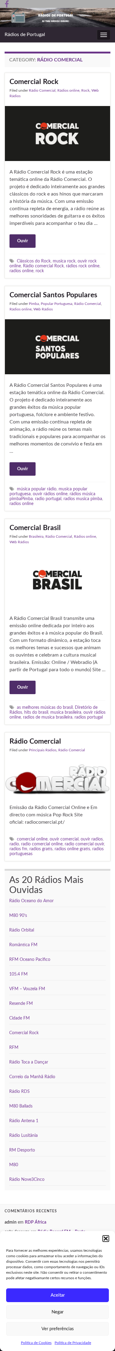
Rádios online (68, 90)
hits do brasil (36, 712)
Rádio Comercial (42, 90)
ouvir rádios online (50, 494)
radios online (21, 271)
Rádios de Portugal (25, 34)
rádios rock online (82, 266)
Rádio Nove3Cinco (26, 1179)
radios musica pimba (82, 498)
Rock (85, 90)
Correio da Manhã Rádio (32, 1077)
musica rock (64, 261)
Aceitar (58, 1295)
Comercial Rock (34, 81)
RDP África (35, 1222)
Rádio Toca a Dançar (28, 1062)
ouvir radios (92, 839)
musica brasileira (65, 712)
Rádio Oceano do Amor (31, 901)
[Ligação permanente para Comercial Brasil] (57, 579)
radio (14, 844)
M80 (13, 1165)
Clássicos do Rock (34, 261)
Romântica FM (23, 945)
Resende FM (21, 1003)
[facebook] (7, 3)
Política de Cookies (36, 1343)
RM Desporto (22, 1150)
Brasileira (36, 536)
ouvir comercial (64, 839)
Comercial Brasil (35, 527)
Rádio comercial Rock (43, 266)
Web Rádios (43, 309)
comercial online (32, 839)
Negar (57, 1312)
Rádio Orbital (21, 930)
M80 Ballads (21, 1106)
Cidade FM (19, 1018)
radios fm (18, 849)
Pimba (34, 304)
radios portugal (89, 717)
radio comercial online (42, 844)
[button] (106, 1239)
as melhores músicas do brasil (45, 707)
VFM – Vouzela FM (27, 989)
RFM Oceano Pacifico (29, 959)
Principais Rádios (42, 750)
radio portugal (48, 498)
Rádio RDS (19, 1091)
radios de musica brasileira (47, 717)
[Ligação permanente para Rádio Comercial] (57, 778)
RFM (13, 1047)
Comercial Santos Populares (53, 294)
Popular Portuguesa (56, 304)
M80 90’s (18, 915)
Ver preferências (57, 1329)
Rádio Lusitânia (23, 1135)
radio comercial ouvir (84, 844)
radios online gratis (72, 849)
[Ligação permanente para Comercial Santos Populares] (57, 346)
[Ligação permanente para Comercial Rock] (57, 133)
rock (40, 271)
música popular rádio (36, 489)
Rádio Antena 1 (23, 1121)
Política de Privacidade (73, 1343)
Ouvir (22, 241)
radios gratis (40, 849)
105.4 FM (18, 974)
